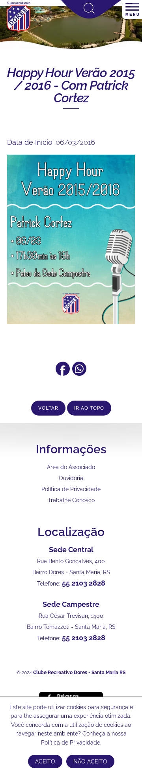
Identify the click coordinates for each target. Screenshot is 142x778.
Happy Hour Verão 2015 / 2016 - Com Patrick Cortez (71, 85)
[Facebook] (63, 373)
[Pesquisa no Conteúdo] (91, 17)
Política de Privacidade (71, 489)
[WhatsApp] (79, 373)
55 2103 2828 (83, 583)
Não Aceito (90, 761)
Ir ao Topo (89, 408)
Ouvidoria (71, 478)
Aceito (45, 761)
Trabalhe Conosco (71, 500)
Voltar (48, 408)
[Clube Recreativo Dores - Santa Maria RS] (18, 32)
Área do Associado (71, 467)
